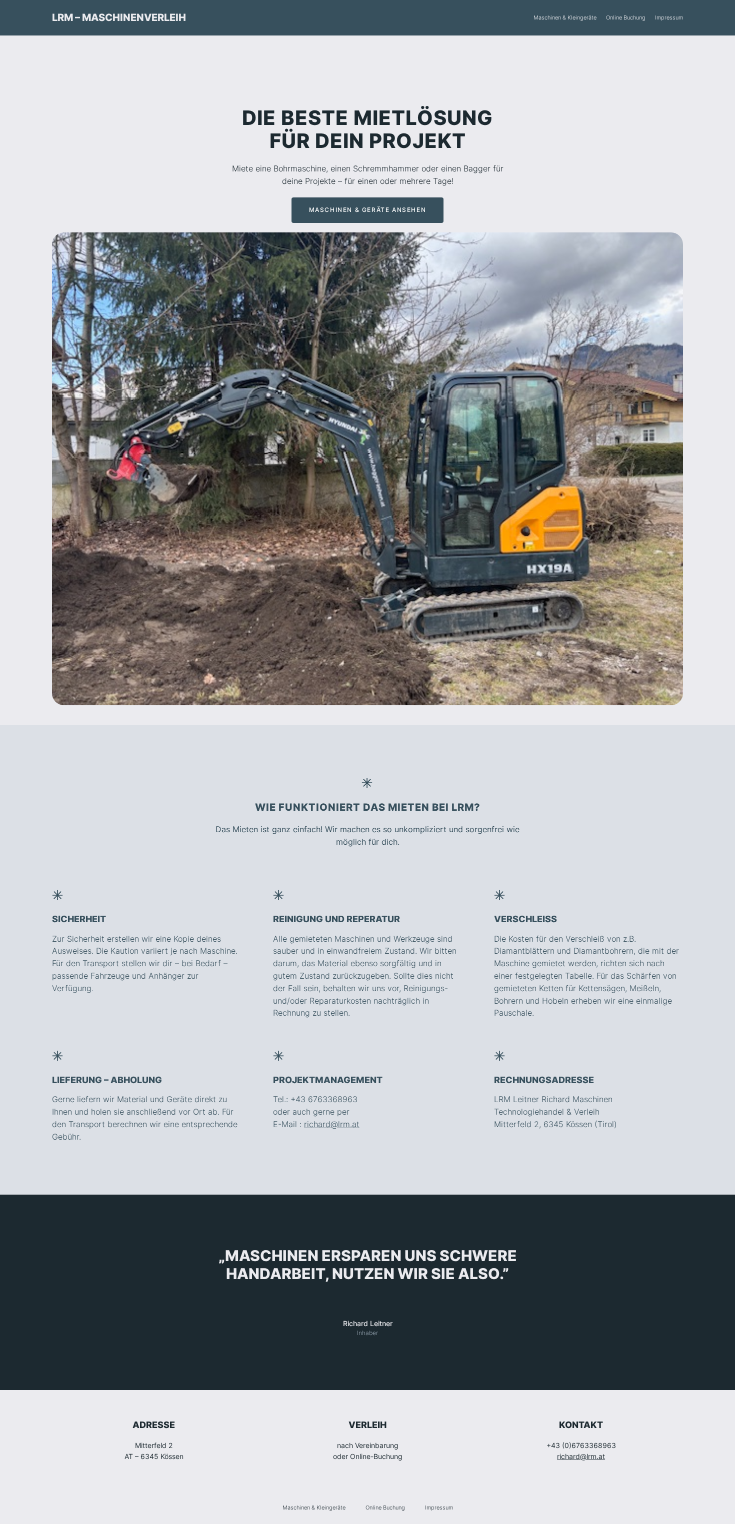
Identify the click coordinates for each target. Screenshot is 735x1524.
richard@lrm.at (332, 1124)
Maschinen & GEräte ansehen (367, 209)
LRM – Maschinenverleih (119, 17)
